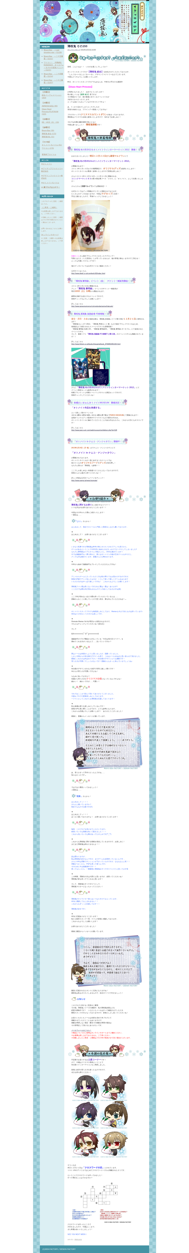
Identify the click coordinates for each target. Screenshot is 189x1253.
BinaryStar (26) (48, 130)
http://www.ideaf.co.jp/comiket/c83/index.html (88, 273)
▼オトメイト (46, 164)
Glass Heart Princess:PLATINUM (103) (50, 111)
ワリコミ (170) (48, 148)
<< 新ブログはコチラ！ (50, 187)
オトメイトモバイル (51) (52, 145)
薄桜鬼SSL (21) (48, 137)
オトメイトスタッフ (74, 49)
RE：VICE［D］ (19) (50, 122)
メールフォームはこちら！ (81, 1030)
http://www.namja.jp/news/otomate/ (84, 480)
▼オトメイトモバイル (50, 183)
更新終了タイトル (49, 154)
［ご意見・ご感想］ (49, 207)
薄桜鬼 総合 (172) (49, 134)
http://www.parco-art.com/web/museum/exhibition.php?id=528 (94, 430)
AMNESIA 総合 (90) (50, 106)
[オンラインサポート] (49, 235)
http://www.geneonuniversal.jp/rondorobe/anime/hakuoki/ (92, 306)
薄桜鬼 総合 (78, 1239)
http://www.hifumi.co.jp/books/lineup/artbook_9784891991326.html (95, 344)
